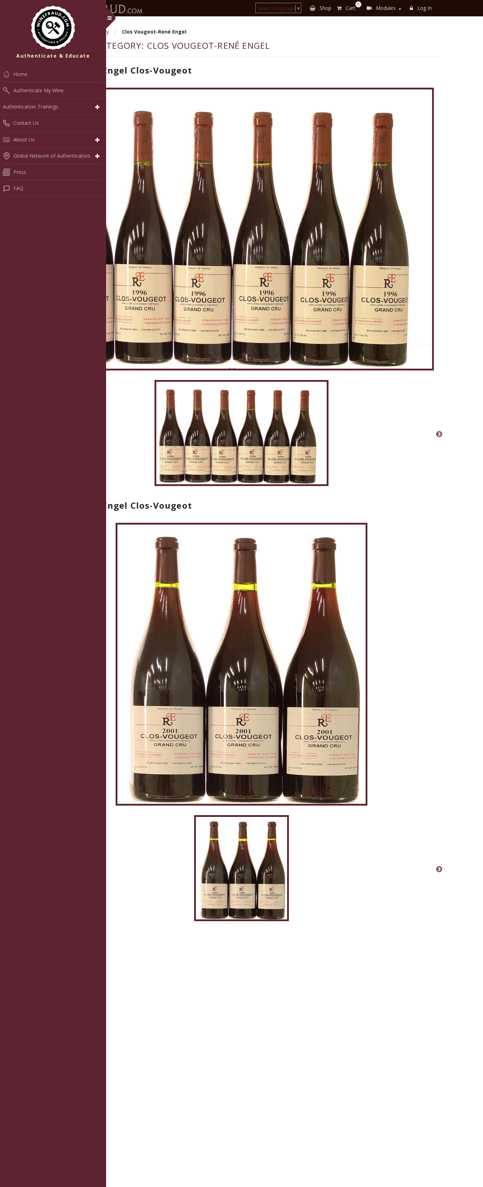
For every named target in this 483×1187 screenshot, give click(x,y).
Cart (351, 7)
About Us (24, 139)
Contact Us (26, 122)
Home (20, 74)
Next (439, 434)
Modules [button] (385, 8)
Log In (424, 8)
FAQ (18, 188)
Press (19, 172)
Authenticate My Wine (38, 90)
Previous (43, 434)
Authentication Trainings (30, 106)
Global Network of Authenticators (52, 155)
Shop (324, 8)
